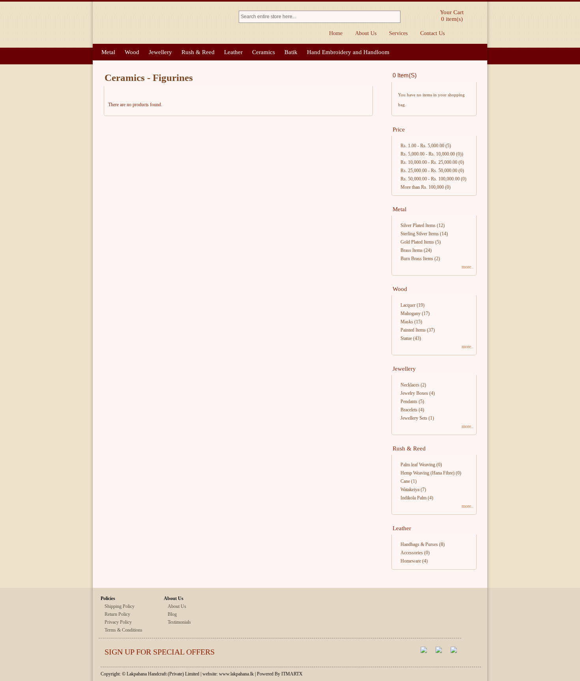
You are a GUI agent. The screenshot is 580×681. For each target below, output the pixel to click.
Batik (290, 52)
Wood (132, 52)
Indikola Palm (413, 498)
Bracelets (408, 410)
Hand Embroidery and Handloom (348, 52)
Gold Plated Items (417, 242)
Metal (108, 52)
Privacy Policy (118, 622)
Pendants (408, 401)
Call (476, 34)
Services (398, 33)
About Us (365, 33)
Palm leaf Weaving (417, 464)
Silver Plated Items (418, 225)
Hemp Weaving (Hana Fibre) (427, 473)
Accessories (411, 552)
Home (335, 33)
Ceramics (263, 52)
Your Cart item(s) (452, 15)
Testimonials (179, 622)
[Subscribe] (391, 652)
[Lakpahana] (162, 23)
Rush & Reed (198, 52)
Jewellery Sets (413, 418)
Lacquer (407, 305)
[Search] (395, 17)
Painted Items (413, 330)
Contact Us (432, 33)
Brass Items (411, 250)
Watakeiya (409, 489)
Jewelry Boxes (414, 393)
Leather (233, 52)
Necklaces (409, 385)
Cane (405, 481)
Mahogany (410, 313)
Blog (172, 614)
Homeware (410, 561)
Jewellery (160, 52)
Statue (406, 338)
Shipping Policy (120, 606)
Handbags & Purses (419, 544)
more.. (467, 267)
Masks (406, 322)
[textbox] (314, 17)
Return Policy (117, 614)
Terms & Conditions (123, 630)
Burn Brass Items (416, 258)
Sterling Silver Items (419, 233)
